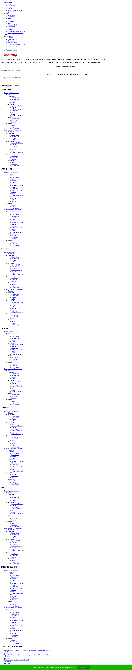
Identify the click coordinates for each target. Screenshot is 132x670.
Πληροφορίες (8, 653)
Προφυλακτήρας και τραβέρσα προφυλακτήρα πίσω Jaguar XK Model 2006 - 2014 (28, 655)
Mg (9, 12)
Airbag (13, 102)
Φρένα (13, 114)
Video (6, 34)
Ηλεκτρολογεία (12, 39)
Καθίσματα (14, 120)
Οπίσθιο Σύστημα (16, 109)
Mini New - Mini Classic (15, 10)
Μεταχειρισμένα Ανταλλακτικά (13, 130)
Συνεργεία (11, 37)
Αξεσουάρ (11, 94)
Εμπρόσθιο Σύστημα (17, 106)
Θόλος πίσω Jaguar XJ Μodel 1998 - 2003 (16, 660)
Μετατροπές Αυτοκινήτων (15, 33)
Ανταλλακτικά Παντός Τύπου (16, 44)
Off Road (10, 29)
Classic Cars (11, 26)
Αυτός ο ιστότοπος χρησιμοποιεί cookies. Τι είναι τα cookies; (53, 667)
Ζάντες (13, 125)
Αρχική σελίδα (8, 2)
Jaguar (10, 8)
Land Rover (11, 5)
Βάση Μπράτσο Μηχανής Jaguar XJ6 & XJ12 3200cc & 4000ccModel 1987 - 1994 (28, 650)
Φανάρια (13, 101)
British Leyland (12, 25)
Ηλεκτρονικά (15, 97)
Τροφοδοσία (15, 99)
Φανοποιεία (11, 41)
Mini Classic (11, 15)
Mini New (11, 21)
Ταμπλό (13, 122)
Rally (9, 28)
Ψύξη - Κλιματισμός (17, 115)
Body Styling (15, 128)
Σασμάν (13, 112)
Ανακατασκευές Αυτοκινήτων (16, 31)
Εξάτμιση (14, 107)
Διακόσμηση (15, 118)
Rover (9, 7)
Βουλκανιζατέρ (12, 42)
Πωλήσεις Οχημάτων (14, 46)
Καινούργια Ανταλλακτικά (11, 93)
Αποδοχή (84, 667)
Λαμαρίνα (14, 127)
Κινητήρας (14, 110)
